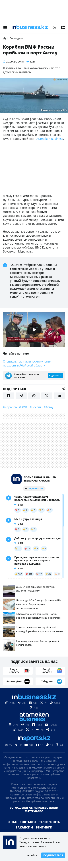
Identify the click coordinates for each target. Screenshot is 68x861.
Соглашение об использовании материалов (34, 809)
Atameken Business (49, 139)
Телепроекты (50, 822)
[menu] (5, 27)
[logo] (29, 27)
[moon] (54, 27)
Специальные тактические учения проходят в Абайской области (27, 363)
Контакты (28, 822)
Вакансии (24, 827)
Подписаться (53, 855)
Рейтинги (44, 827)
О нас (12, 822)
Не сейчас (32, 855)
